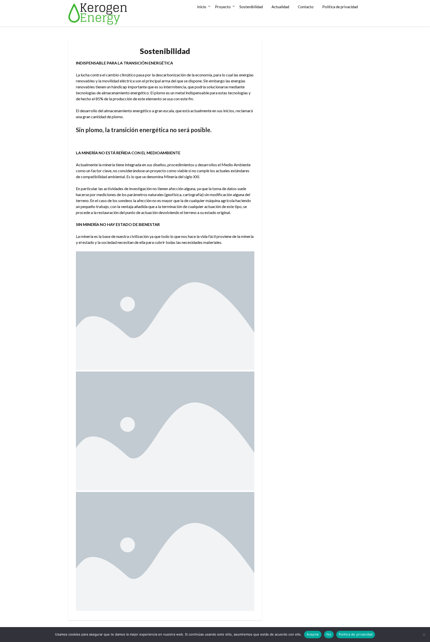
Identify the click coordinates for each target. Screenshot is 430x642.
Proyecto (223, 6)
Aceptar (313, 634)
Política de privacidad (340, 6)
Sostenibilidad (251, 6)
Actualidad (280, 6)
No (328, 634)
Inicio (201, 6)
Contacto (306, 6)
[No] (423, 634)
